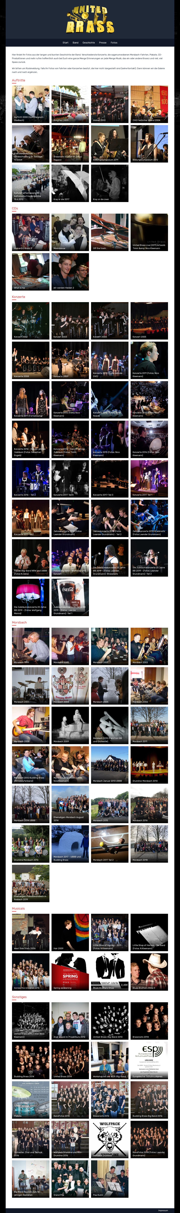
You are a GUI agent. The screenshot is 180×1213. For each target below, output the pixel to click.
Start (65, 42)
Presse (102, 42)
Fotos (114, 42)
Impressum (163, 1210)
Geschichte (89, 42)
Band (75, 42)
